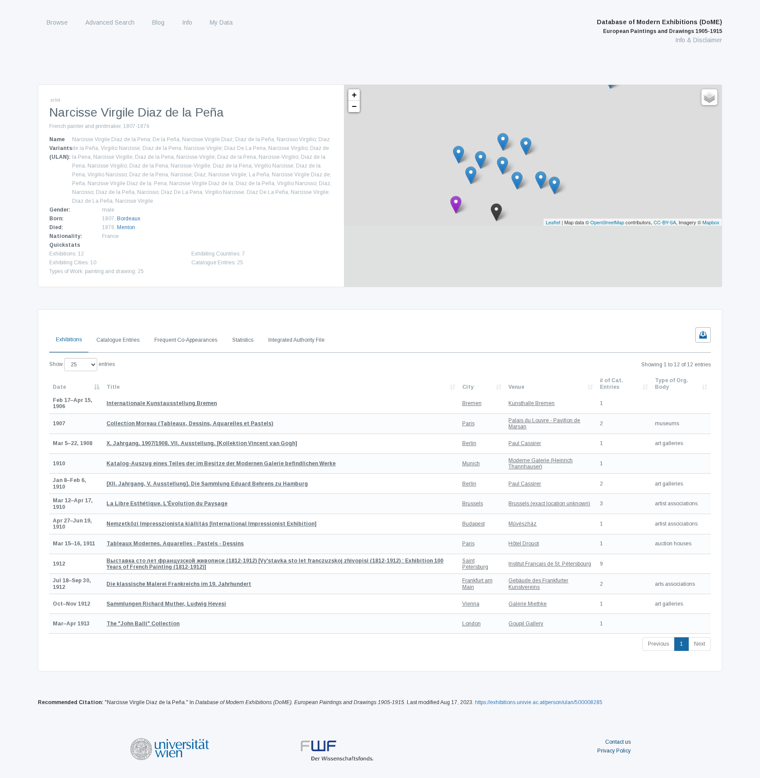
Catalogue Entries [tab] (117, 340)
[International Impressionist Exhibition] (211, 524)
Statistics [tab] (242, 340)
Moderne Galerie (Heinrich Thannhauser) (540, 463)
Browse (57, 22)
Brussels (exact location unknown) (549, 503)
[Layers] (709, 97)
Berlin (469, 443)
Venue (516, 387)
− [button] (354, 106)
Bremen (472, 403)
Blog (158, 22)
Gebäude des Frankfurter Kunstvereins (538, 583)
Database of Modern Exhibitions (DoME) (659, 26)
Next (699, 644)
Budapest (473, 524)
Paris (468, 423)
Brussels (472, 503)
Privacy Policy (614, 751)
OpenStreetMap (607, 222)
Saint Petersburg (475, 564)
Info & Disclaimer (698, 40)
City (468, 387)
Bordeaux (128, 219)
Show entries (82, 364)
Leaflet (553, 222)
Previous (658, 644)
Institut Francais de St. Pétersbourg (549, 564)
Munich (471, 463)
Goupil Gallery (525, 624)
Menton (126, 227)
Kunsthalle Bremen (531, 403)
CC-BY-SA (665, 222)
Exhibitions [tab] (69, 339)
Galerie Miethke (527, 604)
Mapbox (711, 222)
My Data (221, 22)
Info (187, 22)
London (471, 624)
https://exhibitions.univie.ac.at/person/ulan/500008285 (539, 702)
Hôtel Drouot (523, 544)
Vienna (470, 604)
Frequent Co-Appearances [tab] (185, 340)
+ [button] (354, 94)
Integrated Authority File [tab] (296, 340)
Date (59, 387)
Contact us (618, 742)
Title (113, 387)
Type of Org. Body (671, 383)
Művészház (522, 524)
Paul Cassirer (524, 443)
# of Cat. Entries (611, 383)
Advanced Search (110, 22)
